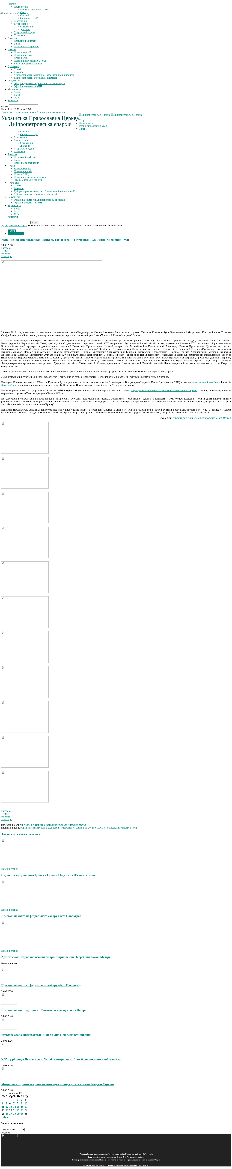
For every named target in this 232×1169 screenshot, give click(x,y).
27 (10, 1113)
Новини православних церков (30, 60)
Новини (12, 49)
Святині (24, 131)
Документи (14, 80)
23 (22, 1110)
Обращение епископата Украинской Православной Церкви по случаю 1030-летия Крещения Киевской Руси (78, 827)
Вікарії (17, 43)
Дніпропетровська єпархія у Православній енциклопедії (44, 75)
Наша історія (21, 6)
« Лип (4, 1117)
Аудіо (17, 92)
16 (22, 1106)
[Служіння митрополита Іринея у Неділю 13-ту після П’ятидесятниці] (20, 866)
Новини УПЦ (21, 58)
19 (7, 1110)
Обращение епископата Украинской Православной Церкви (164, 390)
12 (7, 1106)
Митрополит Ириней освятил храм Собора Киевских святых (53, 824)
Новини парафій (23, 55)
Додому (5, 225)
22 (18, 1110)
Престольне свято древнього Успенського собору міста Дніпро (43, 1010)
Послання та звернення (26, 46)
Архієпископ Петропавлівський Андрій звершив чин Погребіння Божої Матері (55, 957)
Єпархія (12, 4)
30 (22, 1113)
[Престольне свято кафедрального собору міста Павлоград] (20, 907)
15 (18, 1106)
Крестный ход (8, 385)
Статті (17, 69)
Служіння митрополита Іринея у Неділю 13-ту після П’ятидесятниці (48, 875)
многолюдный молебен (205, 382)
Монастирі (19, 35)
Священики (26, 26)
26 (7, 1113)
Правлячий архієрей (25, 40)
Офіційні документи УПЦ (28, 86)
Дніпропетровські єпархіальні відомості (35, 77)
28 (14, 1113)
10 (26, 1103)
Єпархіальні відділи (24, 32)
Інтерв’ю (19, 72)
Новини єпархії (22, 52)
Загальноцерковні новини (28, 63)
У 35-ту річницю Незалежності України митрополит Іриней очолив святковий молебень (61, 1059)
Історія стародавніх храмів (34, 9)
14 (14, 1106)
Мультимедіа (14, 89)
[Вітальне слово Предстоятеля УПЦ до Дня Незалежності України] (9, 1028)
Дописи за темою (10, 834)
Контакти (13, 100)
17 (26, 1106)
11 (3, 1106)
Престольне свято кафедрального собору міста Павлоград (41, 916)
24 (26, 1110)
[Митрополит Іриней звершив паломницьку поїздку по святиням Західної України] (9, 1078)
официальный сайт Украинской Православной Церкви (202, 418)
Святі (82, 128)
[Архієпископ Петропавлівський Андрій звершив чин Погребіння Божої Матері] (20, 948)
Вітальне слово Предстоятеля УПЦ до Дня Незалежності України (46, 1034)
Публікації (13, 66)
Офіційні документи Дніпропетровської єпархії (39, 83)
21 (14, 1110)
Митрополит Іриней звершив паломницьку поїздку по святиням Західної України (57, 1084)
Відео (17, 94)
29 (18, 1113)
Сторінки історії (29, 134)
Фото (17, 97)
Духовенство (21, 140)
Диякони (25, 29)
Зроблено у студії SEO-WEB (139, 1165)
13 (10, 1106)
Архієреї (12, 38)
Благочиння (20, 137)
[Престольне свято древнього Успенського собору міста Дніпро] (9, 1003)
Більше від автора (30, 834)
